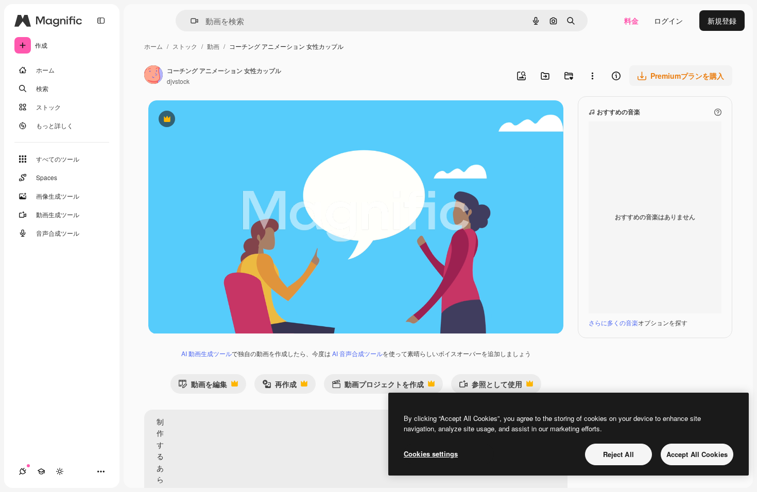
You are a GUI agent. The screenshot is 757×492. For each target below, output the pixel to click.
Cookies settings (431, 454)
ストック (185, 46)
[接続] (22, 471)
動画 (213, 46)
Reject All (618, 454)
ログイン (668, 20)
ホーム (153, 46)
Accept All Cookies (697, 454)
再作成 (279, 386)
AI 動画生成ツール (206, 353)
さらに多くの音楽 (613, 322)
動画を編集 (202, 386)
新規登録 (722, 20)
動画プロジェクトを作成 (378, 386)
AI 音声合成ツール (357, 353)
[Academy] (41, 471)
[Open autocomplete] (190, 21)
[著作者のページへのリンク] (153, 75)
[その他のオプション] (592, 75)
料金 (631, 20)
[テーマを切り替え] (59, 471)
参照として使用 (490, 386)
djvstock (178, 81)
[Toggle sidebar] (101, 20)
